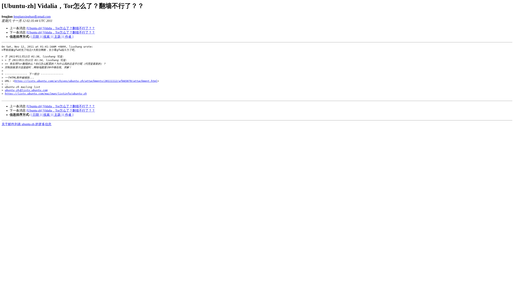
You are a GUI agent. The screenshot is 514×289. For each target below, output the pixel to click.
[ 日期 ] (36, 36)
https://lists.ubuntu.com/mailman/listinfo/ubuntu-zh (46, 93)
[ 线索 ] (47, 36)
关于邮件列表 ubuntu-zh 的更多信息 (26, 124)
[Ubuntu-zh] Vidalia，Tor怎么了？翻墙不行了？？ (61, 28)
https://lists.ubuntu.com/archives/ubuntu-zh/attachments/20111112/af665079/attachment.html (85, 80)
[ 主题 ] (57, 36)
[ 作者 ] (68, 36)
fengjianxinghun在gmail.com (32, 16)
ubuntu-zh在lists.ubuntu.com (26, 90)
